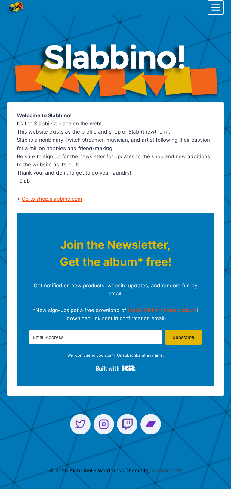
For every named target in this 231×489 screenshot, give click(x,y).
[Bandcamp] (150, 424)
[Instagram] (104, 424)
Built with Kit (116, 368)
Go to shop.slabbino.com (52, 199)
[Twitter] (80, 424)
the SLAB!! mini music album (162, 310)
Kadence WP (166, 471)
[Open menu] (216, 7)
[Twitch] (127, 424)
